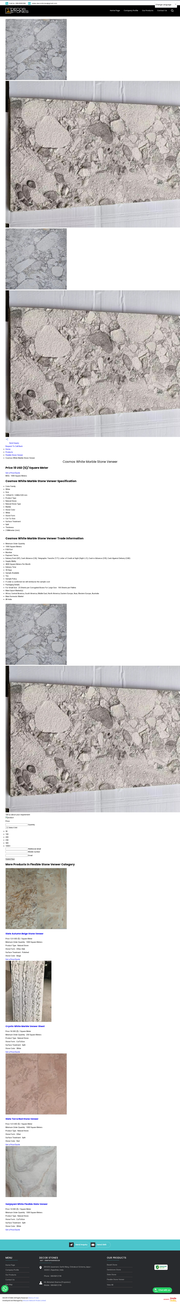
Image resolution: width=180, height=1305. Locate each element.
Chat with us (164, 1290)
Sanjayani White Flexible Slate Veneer (27, 1204)
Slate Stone (111, 1274)
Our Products (147, 10)
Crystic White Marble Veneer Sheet (25, 1026)
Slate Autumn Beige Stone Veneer (24, 933)
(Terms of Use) (33, 1298)
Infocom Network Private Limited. (34, 1300)
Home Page (115, 10)
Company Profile (131, 10)
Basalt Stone (112, 1265)
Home (8, 449)
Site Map (9, 1284)
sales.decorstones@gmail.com (44, 3)
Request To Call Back (14, 446)
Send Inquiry (14, 443)
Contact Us (162, 10)
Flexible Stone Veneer (14, 455)
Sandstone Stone (114, 1270)
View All (110, 1285)
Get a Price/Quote (13, 473)
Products (9, 452)
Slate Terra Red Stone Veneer (22, 1118)
